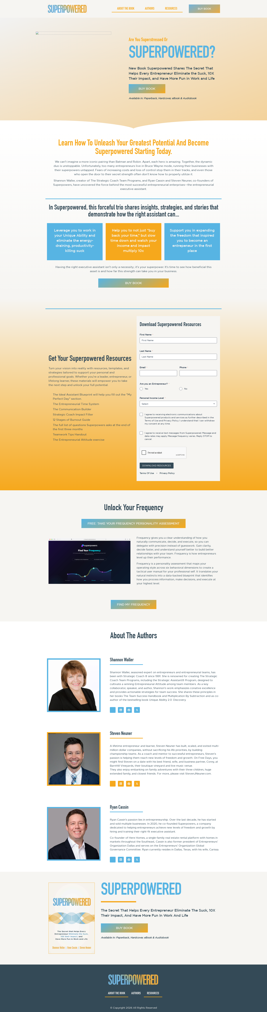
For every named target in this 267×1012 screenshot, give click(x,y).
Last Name (146, 351)
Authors (149, 9)
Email (143, 367)
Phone (184, 367)
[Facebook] (129, 710)
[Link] (113, 710)
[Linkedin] (121, 710)
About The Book (125, 9)
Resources (171, 9)
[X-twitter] (137, 710)
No (185, 388)
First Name (146, 334)
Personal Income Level (152, 398)
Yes (146, 388)
